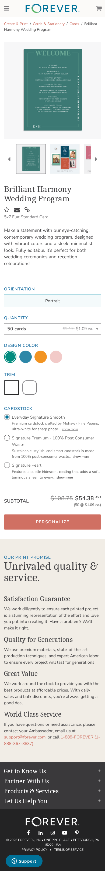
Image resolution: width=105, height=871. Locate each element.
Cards (74, 23)
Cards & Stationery (49, 23)
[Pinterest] (77, 833)
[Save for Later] (6, 210)
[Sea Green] (10, 357)
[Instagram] (52, 833)
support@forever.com (25, 737)
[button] (52, 522)
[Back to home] (52, 8)
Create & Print (16, 23)
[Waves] (25, 357)
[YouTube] (64, 833)
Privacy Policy (34, 850)
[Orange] (40, 357)
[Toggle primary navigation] (6, 9)
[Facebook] (28, 833)
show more (70, 429)
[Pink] (56, 357)
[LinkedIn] (40, 833)
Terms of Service (68, 850)
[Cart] (99, 9)
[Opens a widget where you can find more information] (24, 861)
